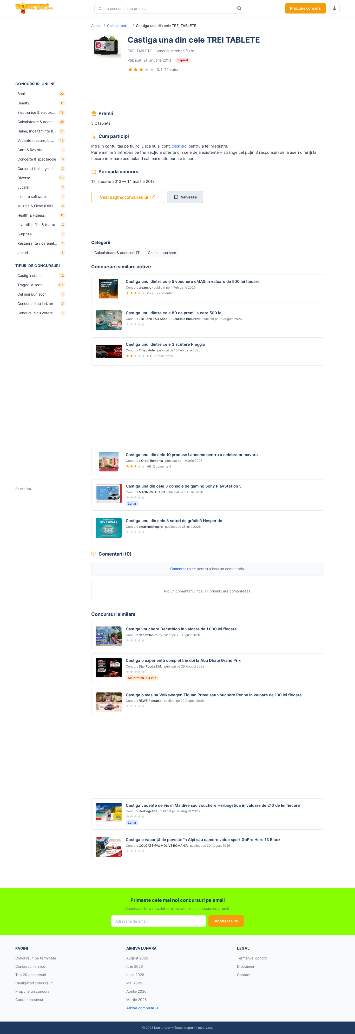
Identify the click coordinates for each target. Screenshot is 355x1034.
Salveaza (189, 197)
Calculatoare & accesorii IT (118, 25)
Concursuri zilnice (30, 966)
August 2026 (137, 958)
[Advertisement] (41, 49)
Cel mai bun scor (162, 252)
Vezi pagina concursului (124, 197)
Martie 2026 (136, 999)
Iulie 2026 (134, 966)
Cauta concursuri (29, 999)
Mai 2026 (134, 983)
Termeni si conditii (252, 958)
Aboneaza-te (226, 921)
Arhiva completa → (142, 1008)
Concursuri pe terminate (35, 958)
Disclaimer (245, 966)
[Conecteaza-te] (334, 8)
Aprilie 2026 (136, 991)
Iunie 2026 (135, 974)
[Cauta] (239, 8)
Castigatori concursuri (33, 983)
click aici (179, 146)
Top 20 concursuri (30, 974)
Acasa (96, 25)
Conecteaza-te (183, 568)
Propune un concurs (32, 991)
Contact (244, 974)
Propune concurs (305, 8)
